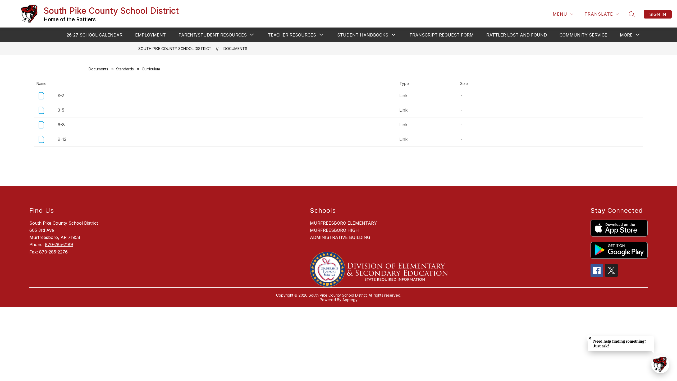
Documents (235, 48)
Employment (150, 35)
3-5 (61, 110)
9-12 (62, 139)
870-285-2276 (53, 252)
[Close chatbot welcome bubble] (590, 338)
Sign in (657, 14)
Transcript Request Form (441, 35)
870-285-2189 (59, 244)
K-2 (61, 95)
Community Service (583, 35)
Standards (125, 69)
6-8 (61, 124)
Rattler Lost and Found (516, 35)
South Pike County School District (175, 48)
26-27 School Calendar (94, 35)
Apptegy (350, 299)
